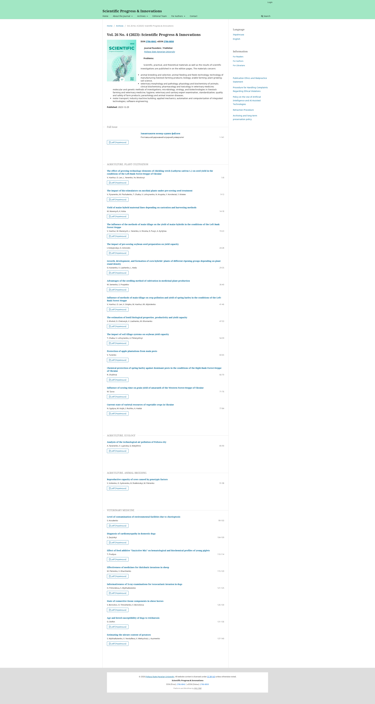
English (236, 39)
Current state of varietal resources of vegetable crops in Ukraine (140, 404)
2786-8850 (169, 41)
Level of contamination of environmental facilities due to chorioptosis (143, 516)
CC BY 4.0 (211, 676)
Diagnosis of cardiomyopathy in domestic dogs (131, 533)
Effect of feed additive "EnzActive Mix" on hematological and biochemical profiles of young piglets (158, 550)
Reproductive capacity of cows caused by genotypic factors (137, 479)
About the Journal (122, 16)
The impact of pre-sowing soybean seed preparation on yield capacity (143, 244)
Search (266, 16)
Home (105, 16)
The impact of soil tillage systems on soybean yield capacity (138, 334)
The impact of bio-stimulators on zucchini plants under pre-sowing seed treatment (149, 190)
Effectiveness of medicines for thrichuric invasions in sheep (138, 567)
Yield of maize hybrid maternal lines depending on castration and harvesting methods (151, 207)
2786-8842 (151, 41)
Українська (238, 34)
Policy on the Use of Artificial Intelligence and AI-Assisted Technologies (247, 100)
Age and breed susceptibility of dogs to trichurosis (133, 617)
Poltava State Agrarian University (159, 676)
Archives (141, 16)
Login (269, 2)
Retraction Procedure (243, 109)
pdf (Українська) (118, 142)
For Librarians (239, 65)
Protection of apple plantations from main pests (132, 351)
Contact (193, 16)
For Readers (238, 56)
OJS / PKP (198, 688)
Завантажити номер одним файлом (160, 133)
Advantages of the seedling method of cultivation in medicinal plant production (148, 280)
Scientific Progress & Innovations (132, 11)
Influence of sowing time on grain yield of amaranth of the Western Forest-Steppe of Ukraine (155, 387)
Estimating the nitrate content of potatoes (129, 634)
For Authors (177, 16)
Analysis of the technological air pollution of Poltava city (136, 442)
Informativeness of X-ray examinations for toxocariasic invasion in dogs (144, 584)
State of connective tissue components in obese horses (135, 601)
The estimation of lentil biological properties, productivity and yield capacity (147, 317)
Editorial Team (159, 16)
